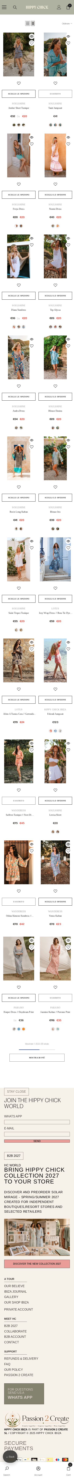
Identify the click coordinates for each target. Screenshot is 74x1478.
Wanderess (19, 810)
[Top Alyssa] (55, 256)
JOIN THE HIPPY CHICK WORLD (32, 1103)
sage (58, 1029)
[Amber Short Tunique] (18, 54)
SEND (37, 1141)
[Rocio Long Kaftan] (18, 458)
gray (19, 125)
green (14, 125)
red (23, 125)
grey (60, 327)
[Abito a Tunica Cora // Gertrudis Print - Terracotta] (18, 660)
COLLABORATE (15, 1331)
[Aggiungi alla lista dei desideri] (32, 43)
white (23, 327)
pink (55, 125)
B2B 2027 (13, 1155)
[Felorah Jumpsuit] (55, 660)
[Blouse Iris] (55, 458)
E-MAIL (9, 1128)
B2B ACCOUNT (15, 1336)
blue (58, 428)
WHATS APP (13, 1116)
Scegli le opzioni (18, 94)
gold (58, 529)
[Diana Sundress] (18, 256)
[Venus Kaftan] (55, 862)
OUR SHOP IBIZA (16, 1302)
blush (53, 1029)
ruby (14, 1029)
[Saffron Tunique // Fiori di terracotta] (18, 761)
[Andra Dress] (18, 357)
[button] (27, 23)
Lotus (55, 608)
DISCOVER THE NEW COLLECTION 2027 (37, 1263)
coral (21, 226)
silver (53, 529)
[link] (6, 1470)
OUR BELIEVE (14, 1286)
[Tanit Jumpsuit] (55, 54)
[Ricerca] (15, 7)
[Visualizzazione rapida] (32, 36)
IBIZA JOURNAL (15, 1291)
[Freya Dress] (18, 155)
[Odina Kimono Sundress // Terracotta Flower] (18, 862)
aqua (51, 125)
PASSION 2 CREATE (18, 1375)
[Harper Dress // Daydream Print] (18, 958)
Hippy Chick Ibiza (55, 709)
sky (19, 1029)
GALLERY (11, 1297)
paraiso (19, 1007)
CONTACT (11, 1342)
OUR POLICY (13, 1369)
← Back (10, 1456)
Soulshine (18, 103)
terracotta (23, 1029)
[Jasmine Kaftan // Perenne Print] (55, 958)
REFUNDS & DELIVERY (21, 1358)
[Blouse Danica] (55, 357)
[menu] (4, 7)
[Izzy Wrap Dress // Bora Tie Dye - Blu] (55, 559)
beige (53, 428)
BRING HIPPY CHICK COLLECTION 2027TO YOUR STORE (34, 1176)
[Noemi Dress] (55, 155)
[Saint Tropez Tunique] (18, 559)
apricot (58, 226)
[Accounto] (59, 7)
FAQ (7, 1364)
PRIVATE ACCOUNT (18, 1309)
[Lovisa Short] (55, 761)
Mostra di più (37, 1058)
